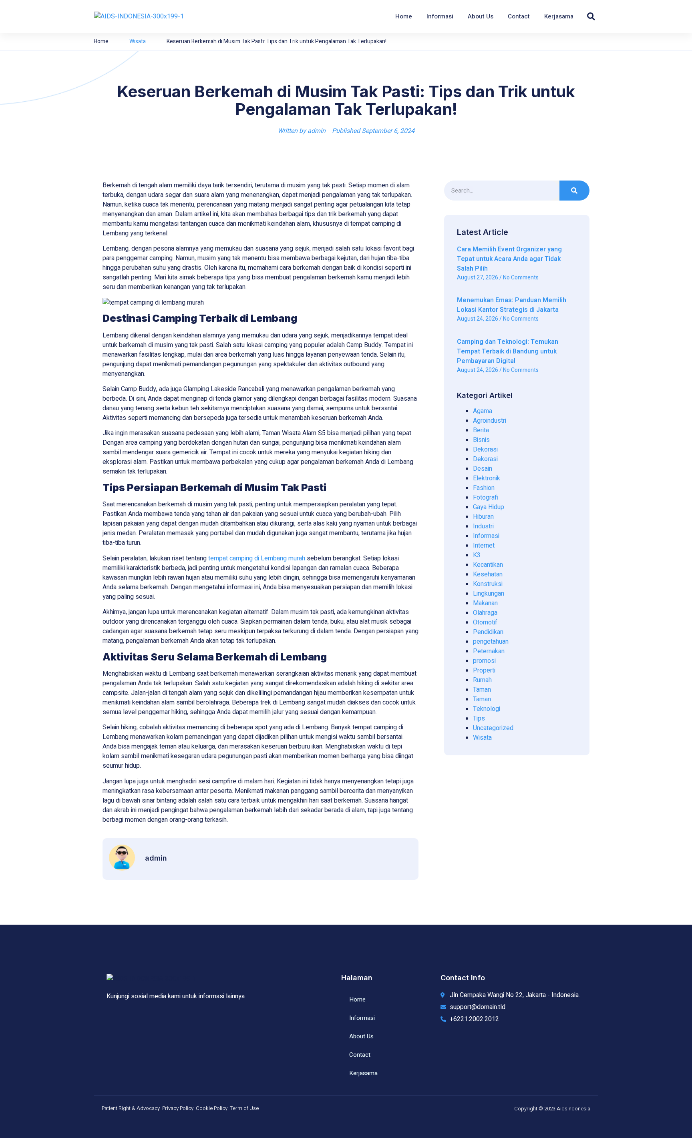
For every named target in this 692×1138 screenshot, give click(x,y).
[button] (591, 16)
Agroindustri (489, 420)
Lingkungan (488, 593)
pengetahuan (491, 641)
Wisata (137, 41)
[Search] (574, 191)
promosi (484, 661)
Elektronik (486, 478)
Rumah (482, 680)
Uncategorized (493, 728)
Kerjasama (558, 16)
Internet (484, 545)
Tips (479, 718)
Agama (482, 411)
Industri (483, 526)
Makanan (485, 603)
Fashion (484, 488)
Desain (482, 469)
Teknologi (486, 709)
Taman (482, 689)
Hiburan (483, 517)
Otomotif (485, 622)
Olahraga (485, 613)
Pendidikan (488, 632)
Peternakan (489, 651)
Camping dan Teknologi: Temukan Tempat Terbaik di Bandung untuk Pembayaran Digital (507, 351)
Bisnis (481, 440)
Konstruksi (488, 584)
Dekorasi (485, 449)
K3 (477, 555)
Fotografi (485, 497)
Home (403, 16)
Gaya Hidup (488, 507)
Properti (484, 670)
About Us (480, 16)
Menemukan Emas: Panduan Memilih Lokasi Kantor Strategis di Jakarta (511, 305)
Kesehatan (488, 574)
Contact (519, 16)
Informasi (439, 16)
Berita (481, 430)
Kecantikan (488, 565)
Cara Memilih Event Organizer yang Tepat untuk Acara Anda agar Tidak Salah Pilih (509, 259)
